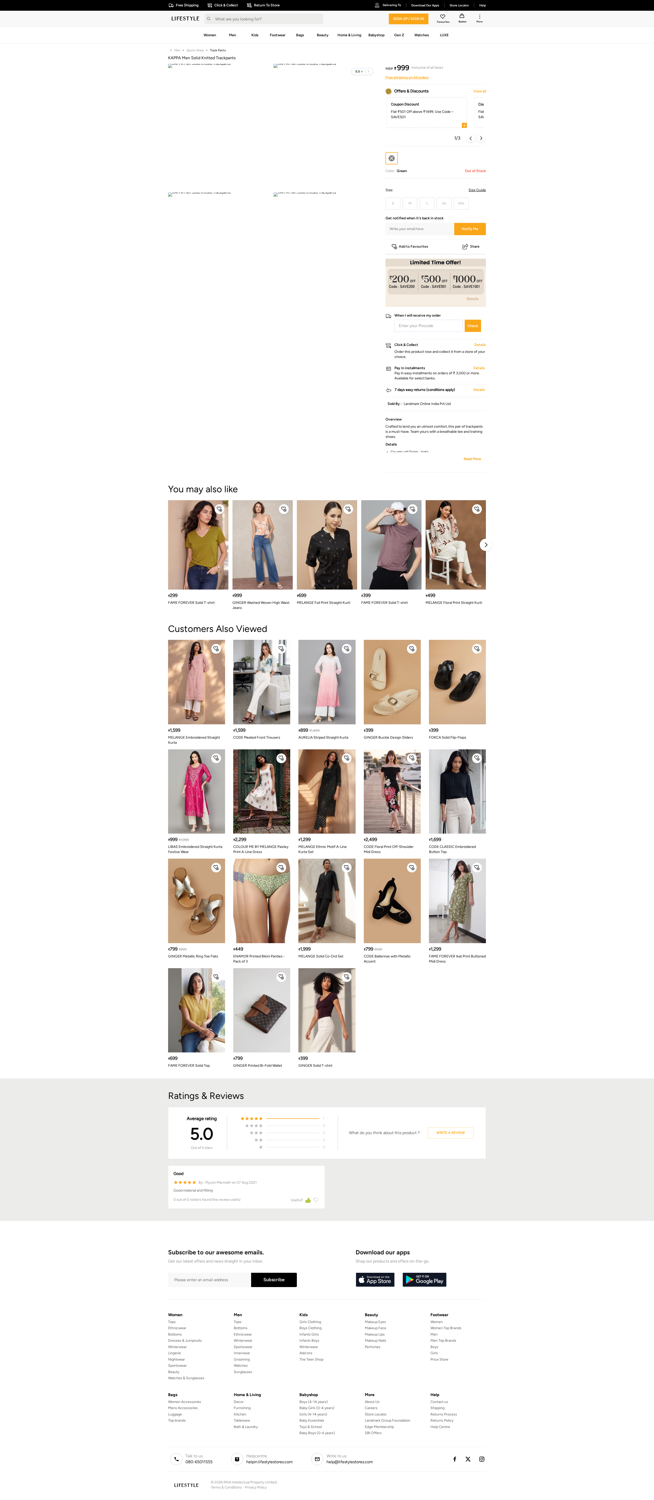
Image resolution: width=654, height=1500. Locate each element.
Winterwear (177, 1347)
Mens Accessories (183, 1408)
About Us (372, 1402)
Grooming (242, 1359)
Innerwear (242, 1353)
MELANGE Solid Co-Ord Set (320, 956)
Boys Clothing (310, 1328)
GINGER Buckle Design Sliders (388, 737)
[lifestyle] (185, 19)
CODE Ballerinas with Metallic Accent (387, 959)
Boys (434, 1347)
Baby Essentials (311, 1420)
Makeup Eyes (375, 1322)
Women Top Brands (445, 1328)
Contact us (439, 1402)
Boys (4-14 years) (313, 1402)
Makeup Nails (375, 1340)
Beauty (173, 1372)
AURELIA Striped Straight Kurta (323, 737)
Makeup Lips (375, 1334)
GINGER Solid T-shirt (315, 1065)
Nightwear (176, 1359)
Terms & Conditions (226, 1487)
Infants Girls (309, 1334)
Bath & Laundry (246, 1427)
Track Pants (218, 50)
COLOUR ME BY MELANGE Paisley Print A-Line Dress (260, 849)
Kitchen (240, 1414)
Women (436, 1322)
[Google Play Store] (425, 1280)
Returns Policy (441, 1420)
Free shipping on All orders (407, 77)
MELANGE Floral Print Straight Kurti (454, 603)
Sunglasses (243, 1372)
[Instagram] (482, 1459)
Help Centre (440, 1427)
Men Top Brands (443, 1340)
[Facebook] (454, 1459)
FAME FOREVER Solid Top (189, 1065)
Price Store (439, 1359)
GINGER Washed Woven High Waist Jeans (260, 605)
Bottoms (175, 1334)
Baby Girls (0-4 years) (316, 1408)
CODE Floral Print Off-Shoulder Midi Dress (389, 849)
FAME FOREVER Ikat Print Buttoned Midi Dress (457, 959)
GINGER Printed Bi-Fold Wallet (257, 1065)
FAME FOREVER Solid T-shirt (191, 603)
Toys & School (310, 1427)
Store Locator (376, 1414)
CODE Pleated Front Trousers (256, 737)
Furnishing (242, 1408)
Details (473, 299)
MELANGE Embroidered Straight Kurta (194, 740)
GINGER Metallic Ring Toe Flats (193, 956)
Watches (241, 1365)
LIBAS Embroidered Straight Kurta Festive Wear (195, 849)
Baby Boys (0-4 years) (317, 1433)
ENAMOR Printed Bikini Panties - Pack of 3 (259, 959)
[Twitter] (468, 1459)
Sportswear (177, 1365)
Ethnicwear (177, 1328)
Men (177, 50)
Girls (434, 1353)
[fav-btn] (219, 509)
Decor (239, 1402)
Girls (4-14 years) (313, 1414)
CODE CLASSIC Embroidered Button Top (452, 849)
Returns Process (443, 1414)
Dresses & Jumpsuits (185, 1340)
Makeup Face (375, 1328)
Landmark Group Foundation (387, 1420)
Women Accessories (184, 1402)
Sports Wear (195, 50)
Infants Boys (309, 1340)
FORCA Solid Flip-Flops (447, 737)
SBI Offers (373, 1433)
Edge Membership (379, 1427)
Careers (371, 1408)
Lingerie (174, 1353)
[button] (362, 71)
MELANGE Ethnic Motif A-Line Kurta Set (322, 849)
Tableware (242, 1420)
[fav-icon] (443, 17)
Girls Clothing (310, 1322)
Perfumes (372, 1347)
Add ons (305, 1353)
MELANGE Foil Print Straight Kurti (323, 603)
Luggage (175, 1414)
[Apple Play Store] (375, 1280)
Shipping (437, 1408)
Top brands (177, 1420)
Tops (172, 1322)
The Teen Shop (311, 1359)
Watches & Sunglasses (186, 1378)
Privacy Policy (256, 1487)
